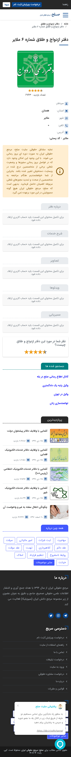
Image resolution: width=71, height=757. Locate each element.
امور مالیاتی (25, 540)
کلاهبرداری (44, 548)
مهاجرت (61, 540)
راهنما (65, 4)
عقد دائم (61, 548)
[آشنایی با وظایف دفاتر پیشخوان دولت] (59, 436)
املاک (20, 555)
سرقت (9, 540)
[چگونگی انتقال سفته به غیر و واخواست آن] (59, 512)
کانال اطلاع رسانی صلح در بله (52, 376)
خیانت (62, 562)
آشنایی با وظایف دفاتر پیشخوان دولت (27, 431)
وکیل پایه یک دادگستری (55, 385)
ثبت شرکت (45, 540)
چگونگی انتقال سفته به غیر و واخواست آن (25, 507)
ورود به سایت (57, 667)
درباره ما (60, 681)
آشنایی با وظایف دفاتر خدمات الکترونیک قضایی (26, 452)
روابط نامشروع (58, 555)
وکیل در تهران (61, 394)
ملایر (46, 118)
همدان (45, 110)
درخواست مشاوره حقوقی (51, 674)
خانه (66, 24)
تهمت (29, 548)
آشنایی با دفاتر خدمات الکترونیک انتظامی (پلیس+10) (25, 471)
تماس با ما (59, 652)
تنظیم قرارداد (36, 555)
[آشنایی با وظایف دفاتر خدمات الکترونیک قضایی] (59, 455)
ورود (6, 4)
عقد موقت (13, 548)
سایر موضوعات (44, 562)
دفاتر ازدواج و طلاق (50, 24)
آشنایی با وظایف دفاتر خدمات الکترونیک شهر (26, 490)
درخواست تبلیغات (55, 660)
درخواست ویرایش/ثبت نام (26, 4)
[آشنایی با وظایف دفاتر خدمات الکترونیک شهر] (59, 493)
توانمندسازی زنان (59, 403)
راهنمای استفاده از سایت (52, 645)
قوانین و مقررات (56, 689)
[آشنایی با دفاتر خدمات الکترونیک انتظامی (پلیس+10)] (59, 474)
